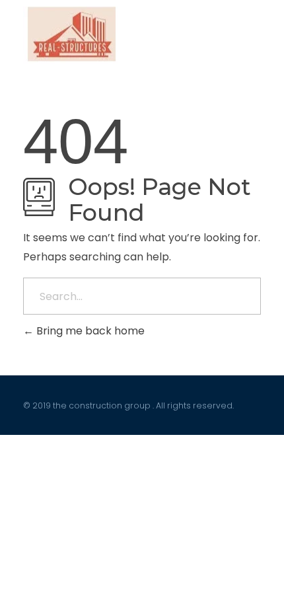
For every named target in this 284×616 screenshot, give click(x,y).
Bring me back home (89, 330)
